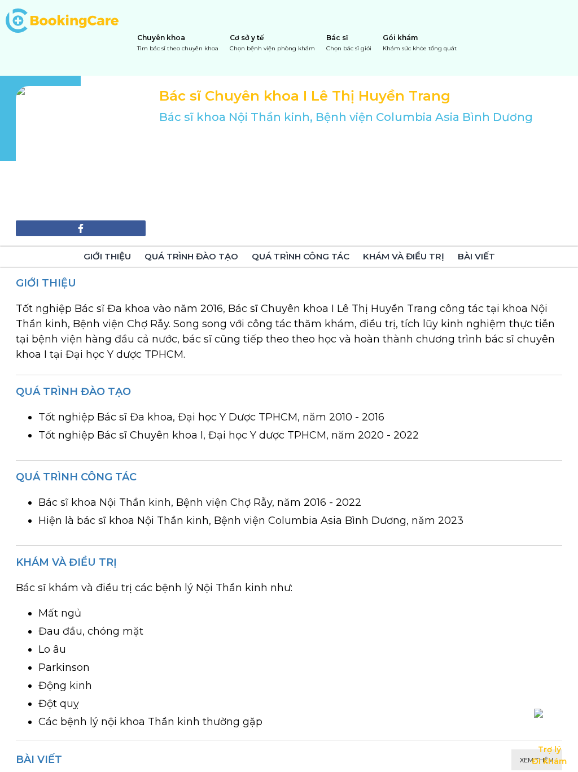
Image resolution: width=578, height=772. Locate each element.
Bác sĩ (348, 42)
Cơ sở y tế (272, 42)
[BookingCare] (62, 19)
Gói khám (420, 42)
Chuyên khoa (177, 42)
